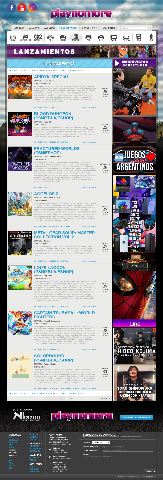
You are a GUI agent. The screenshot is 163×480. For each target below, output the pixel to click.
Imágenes (34, 457)
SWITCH (55, 70)
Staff (32, 466)
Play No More (81, 417)
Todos (11, 70)
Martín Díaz (58, 471)
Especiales (34, 451)
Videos (93, 107)
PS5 (17, 70)
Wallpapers (86, 107)
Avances (13, 455)
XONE (48, 70)
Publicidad (34, 471)
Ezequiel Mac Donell (62, 458)
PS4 (42, 70)
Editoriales (35, 448)
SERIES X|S (25, 70)
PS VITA (78, 70)
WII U (71, 70)
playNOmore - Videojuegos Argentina (81, 13)
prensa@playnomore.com (60, 444)
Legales (33, 469)
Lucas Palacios (59, 467)
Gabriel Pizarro (59, 465)
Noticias (33, 434)
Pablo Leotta (58, 450)
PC (89, 70)
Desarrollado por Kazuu (26, 417)
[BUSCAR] (148, 28)
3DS (84, 70)
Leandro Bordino (60, 452)
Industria (34, 446)
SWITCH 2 (36, 70)
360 (66, 70)
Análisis (13, 453)
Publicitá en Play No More (136, 417)
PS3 (62, 70)
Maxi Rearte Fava (60, 469)
